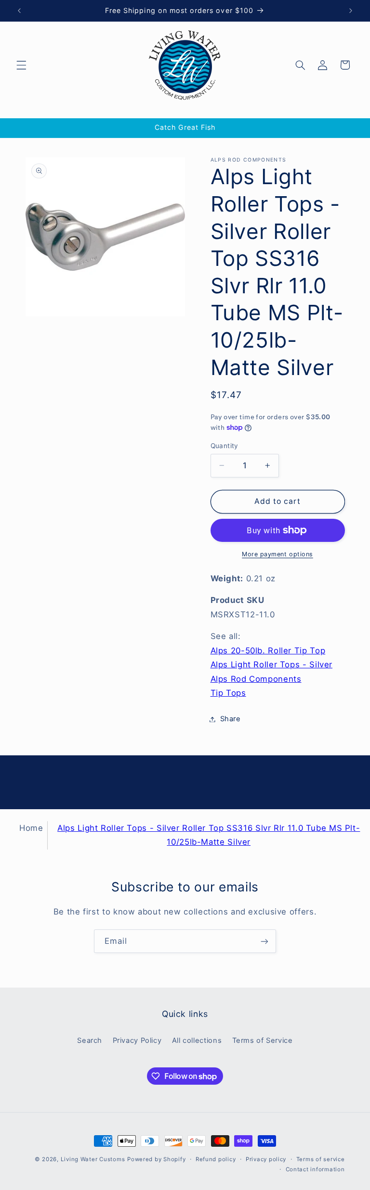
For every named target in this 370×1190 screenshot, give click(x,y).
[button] (21, 65)
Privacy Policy (137, 1040)
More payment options (277, 554)
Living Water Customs (93, 1159)
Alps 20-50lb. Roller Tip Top (268, 650)
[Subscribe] (264, 941)
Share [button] (230, 718)
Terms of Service (262, 1040)
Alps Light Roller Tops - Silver (272, 664)
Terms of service (320, 1159)
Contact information (315, 1169)
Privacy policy (266, 1159)
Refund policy (216, 1159)
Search (89, 1040)
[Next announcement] (350, 10)
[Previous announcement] (19, 10)
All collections (197, 1040)
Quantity (224, 446)
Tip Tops (228, 693)
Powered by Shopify (156, 1159)
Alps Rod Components (256, 679)
